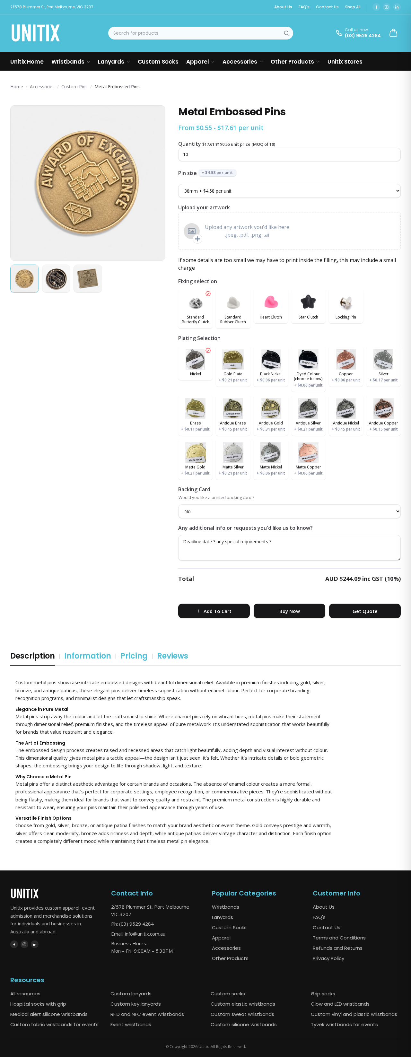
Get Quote (365, 611)
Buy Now (289, 611)
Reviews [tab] (172, 656)
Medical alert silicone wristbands (49, 1014)
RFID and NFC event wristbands (147, 1014)
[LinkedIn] (397, 7)
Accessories (240, 62)
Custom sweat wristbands (242, 1014)
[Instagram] (386, 7)
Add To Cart (218, 611)
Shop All (353, 7)
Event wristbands (130, 1024)
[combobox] (200, 33)
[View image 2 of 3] (56, 278)
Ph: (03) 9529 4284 (132, 924)
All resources (25, 993)
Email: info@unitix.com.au (138, 933)
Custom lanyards (131, 993)
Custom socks (228, 993)
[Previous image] (20, 183)
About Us (283, 7)
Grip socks (323, 993)
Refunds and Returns (338, 948)
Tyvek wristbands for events (344, 1024)
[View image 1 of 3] (24, 278)
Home (16, 86)
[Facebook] (376, 7)
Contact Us (327, 7)
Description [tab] (32, 656)
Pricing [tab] (134, 656)
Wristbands (67, 62)
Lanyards (111, 62)
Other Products (292, 62)
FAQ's (304, 7)
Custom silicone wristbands (244, 1024)
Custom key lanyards (135, 1003)
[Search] (286, 33)
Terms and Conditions (339, 937)
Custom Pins (74, 86)
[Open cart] (393, 33)
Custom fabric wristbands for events (54, 1024)
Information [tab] (87, 656)
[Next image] (154, 183)
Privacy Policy (328, 958)
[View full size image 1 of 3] (88, 183)
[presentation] (289, 231)
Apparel (197, 62)
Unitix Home (27, 62)
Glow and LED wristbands (340, 1003)
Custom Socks (158, 62)
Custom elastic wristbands (243, 1003)
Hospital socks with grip (38, 1003)
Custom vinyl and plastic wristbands (354, 1014)
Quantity (189, 143)
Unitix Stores (345, 62)
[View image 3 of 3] (88, 278)
